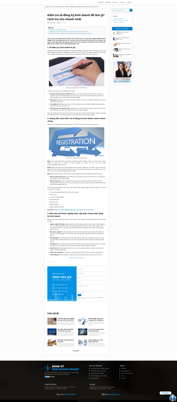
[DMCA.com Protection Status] (50, 377)
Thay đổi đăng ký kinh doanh (99, 376)
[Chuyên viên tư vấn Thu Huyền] (122, 72)
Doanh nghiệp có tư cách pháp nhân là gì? (95, 340)
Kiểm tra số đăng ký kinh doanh (120, 20)
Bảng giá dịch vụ (126, 371)
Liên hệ (123, 378)
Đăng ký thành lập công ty (76, 257)
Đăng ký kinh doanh (118, 18)
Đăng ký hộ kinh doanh (97, 373)
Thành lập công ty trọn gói (98, 371)
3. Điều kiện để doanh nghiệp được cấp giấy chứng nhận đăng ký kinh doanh (69, 33)
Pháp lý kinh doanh (51, 22)
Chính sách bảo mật (126, 373)
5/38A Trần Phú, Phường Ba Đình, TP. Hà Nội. (102, 387)
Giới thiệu (123, 368)
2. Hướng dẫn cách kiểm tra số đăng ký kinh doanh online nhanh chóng (68, 31)
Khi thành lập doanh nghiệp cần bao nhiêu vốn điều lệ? (66, 319)
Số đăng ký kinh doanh (118, 22)
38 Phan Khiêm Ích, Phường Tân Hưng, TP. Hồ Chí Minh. (60, 387)
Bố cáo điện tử (95, 378)
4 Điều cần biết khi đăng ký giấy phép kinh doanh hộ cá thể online (73, 209)
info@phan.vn (114, 394)
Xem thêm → (76, 350)
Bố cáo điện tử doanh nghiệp (124, 32)
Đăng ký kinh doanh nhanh (83, 401)
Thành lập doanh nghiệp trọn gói (100, 368)
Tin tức (123, 376)
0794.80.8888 (70, 394)
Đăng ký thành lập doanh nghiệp (124, 49)
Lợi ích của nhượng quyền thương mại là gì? (96, 330)
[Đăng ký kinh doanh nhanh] (62, 368)
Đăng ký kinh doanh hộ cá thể (125, 44)
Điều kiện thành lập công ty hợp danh (66, 340)
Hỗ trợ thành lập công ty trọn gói (124, 38)
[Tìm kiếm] (131, 10)
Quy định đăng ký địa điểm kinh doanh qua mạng (66, 330)
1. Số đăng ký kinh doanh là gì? (57, 29)
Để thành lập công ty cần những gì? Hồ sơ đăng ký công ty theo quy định (95, 319)
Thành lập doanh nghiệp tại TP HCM (125, 55)
